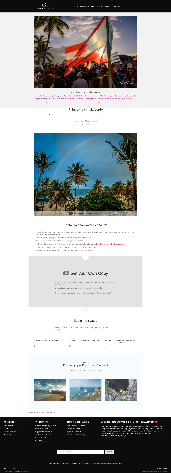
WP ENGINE (118, 464)
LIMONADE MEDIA (72, 464)
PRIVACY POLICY (162, 468)
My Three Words (83, 6)
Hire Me (107, 6)
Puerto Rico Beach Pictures (45, 413)
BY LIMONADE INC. (161, 471)
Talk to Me (116, 6)
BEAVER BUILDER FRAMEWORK (95, 464)
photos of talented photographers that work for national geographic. (100, 244)
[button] (109, 452)
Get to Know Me (97, 6)
